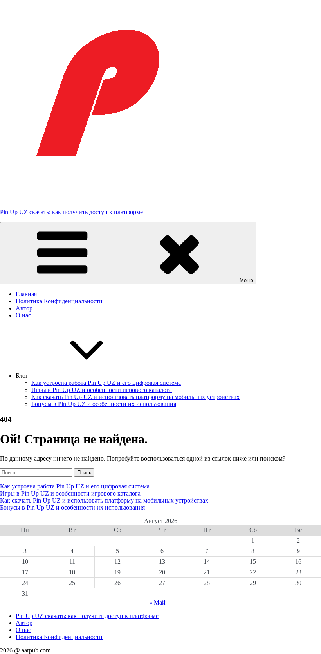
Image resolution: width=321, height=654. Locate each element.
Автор (24, 308)
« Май (157, 602)
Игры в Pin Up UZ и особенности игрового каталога (101, 389)
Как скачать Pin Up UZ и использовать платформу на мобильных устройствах (135, 396)
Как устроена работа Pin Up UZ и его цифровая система (106, 382)
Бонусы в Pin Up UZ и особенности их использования (103, 404)
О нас (23, 315)
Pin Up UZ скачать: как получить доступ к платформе (71, 212)
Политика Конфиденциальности (59, 301)
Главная (26, 294)
